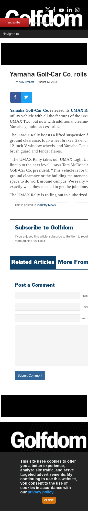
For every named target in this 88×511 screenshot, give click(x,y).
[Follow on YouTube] (60, 10)
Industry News (46, 205)
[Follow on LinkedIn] (69, 10)
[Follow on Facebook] (53, 10)
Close (49, 500)
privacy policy (40, 492)
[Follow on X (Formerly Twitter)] (47, 10)
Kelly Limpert (26, 81)
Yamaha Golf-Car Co (29, 110)
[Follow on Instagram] (75, 10)
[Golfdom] (49, 450)
